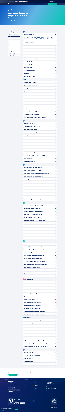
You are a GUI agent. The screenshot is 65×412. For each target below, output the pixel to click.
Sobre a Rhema (12, 38)
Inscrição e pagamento (13, 51)
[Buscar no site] (14, 4)
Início (9, 9)
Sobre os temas (12, 55)
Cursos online (12, 42)
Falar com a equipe (13, 374)
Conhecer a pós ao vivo (23, 374)
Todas (10, 36)
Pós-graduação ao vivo (13, 40)
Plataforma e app (12, 53)
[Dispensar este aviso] (56, 1)
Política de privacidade (54, 407)
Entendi (16, 409)
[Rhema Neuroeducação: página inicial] (10, 3)
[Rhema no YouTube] (11, 388)
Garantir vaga (51, 1)
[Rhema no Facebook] (14, 388)
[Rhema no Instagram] (9, 388)
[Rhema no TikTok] (13, 388)
